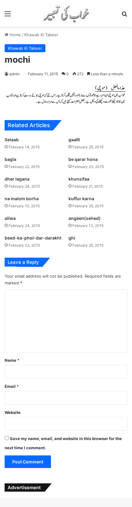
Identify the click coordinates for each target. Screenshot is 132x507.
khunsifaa (78, 178)
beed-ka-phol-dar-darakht (33, 237)
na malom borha (22, 198)
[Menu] (8, 16)
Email (12, 386)
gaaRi (74, 139)
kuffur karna (81, 198)
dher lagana (17, 178)
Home (14, 34)
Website (13, 412)
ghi (71, 237)
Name (12, 360)
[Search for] (124, 16)
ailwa (10, 218)
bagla (10, 159)
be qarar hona (83, 159)
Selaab (12, 139)
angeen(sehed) (84, 218)
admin (14, 74)
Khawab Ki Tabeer (41, 34)
